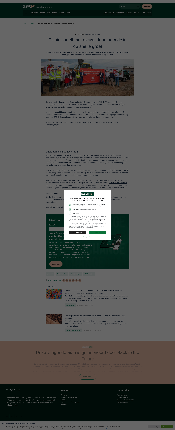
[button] (87, 213)
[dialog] (87, 215)
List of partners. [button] (102, 221)
